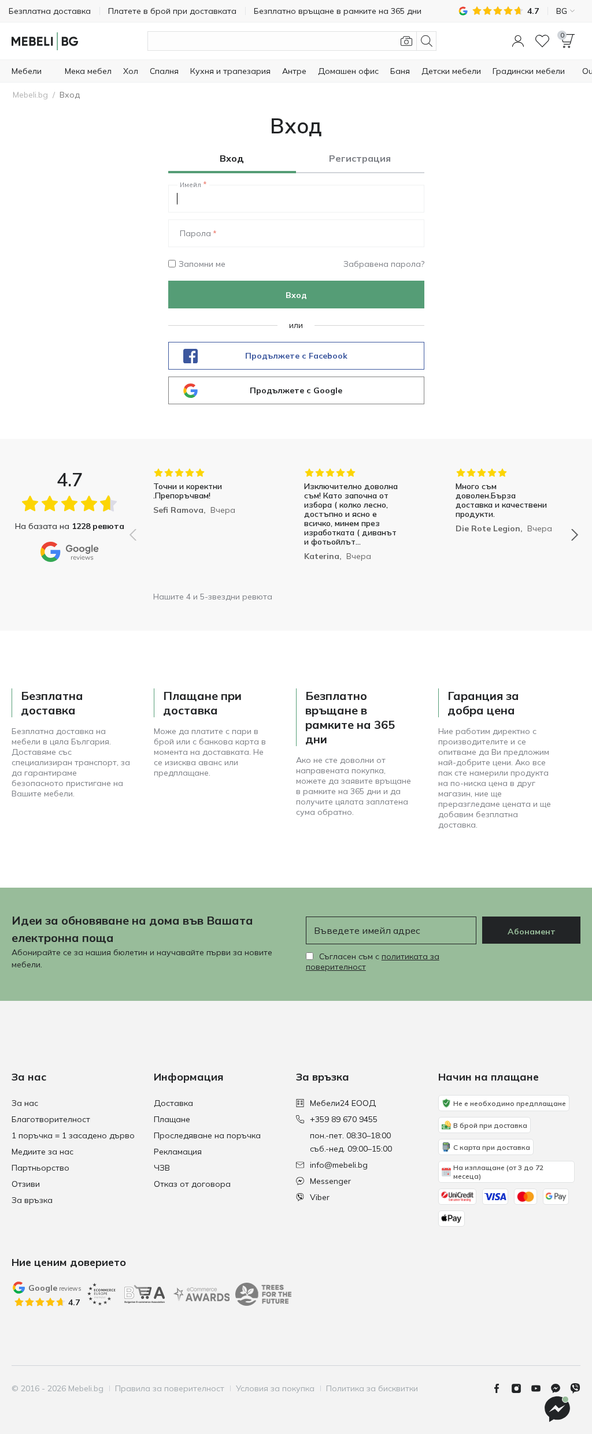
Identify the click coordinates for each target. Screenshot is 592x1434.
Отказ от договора (192, 1184)
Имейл (190, 185)
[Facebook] (501, 1388)
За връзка (32, 1200)
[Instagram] (521, 1388)
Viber (320, 1197)
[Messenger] (560, 1388)
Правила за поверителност (169, 1388)
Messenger (330, 1181)
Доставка (173, 1103)
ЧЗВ (162, 1168)
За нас (25, 1103)
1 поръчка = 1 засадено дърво (73, 1135)
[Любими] (542, 41)
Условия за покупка (275, 1388)
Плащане (172, 1119)
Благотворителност (51, 1119)
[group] (202, 527)
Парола (195, 233)
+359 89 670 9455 (344, 1119)
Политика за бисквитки (372, 1388)
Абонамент (532, 931)
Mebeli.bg (30, 95)
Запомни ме (202, 264)
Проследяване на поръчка (207, 1135)
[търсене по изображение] (406, 41)
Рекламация (178, 1151)
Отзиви (26, 1184)
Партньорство (40, 1168)
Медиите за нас (42, 1151)
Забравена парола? (383, 264)
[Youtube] (540, 1388)
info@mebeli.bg (339, 1165)
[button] (518, 41)
